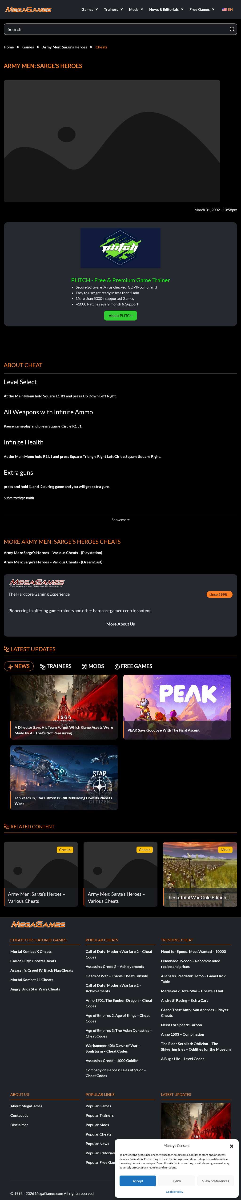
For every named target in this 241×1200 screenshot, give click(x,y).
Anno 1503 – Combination (182, 1034)
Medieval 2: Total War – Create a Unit (192, 991)
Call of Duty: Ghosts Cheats (33, 960)
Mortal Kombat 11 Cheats (31, 979)
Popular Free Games (103, 1162)
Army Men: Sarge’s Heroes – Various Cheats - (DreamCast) (53, 562)
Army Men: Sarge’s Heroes (64, 47)
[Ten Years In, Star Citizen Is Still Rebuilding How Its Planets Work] (64, 777)
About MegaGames (26, 1106)
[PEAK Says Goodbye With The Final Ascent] (177, 706)
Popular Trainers (100, 1115)
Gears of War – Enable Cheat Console (117, 976)
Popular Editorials (100, 1153)
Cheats (101, 47)
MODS (96, 666)
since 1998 (218, 594)
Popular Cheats (98, 1134)
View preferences (215, 1181)
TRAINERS (59, 666)
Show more (121, 519)
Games (28, 47)
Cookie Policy (174, 1191)
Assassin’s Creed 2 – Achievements (115, 966)
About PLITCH (121, 315)
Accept (138, 1181)
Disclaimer (19, 1124)
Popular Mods (97, 1124)
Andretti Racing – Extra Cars (184, 1000)
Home (9, 47)
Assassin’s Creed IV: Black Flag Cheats (41, 970)
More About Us (120, 623)
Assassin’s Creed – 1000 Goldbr (112, 1060)
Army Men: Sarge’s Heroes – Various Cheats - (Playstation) (53, 552)
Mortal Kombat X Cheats (31, 951)
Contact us (19, 1115)
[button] (231, 1145)
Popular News (97, 1143)
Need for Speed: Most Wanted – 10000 (193, 951)
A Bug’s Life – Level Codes (182, 1058)
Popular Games (98, 1106)
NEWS (22, 666)
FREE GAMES (136, 666)
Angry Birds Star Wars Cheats (35, 989)
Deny (177, 1181)
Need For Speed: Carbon (181, 1024)
